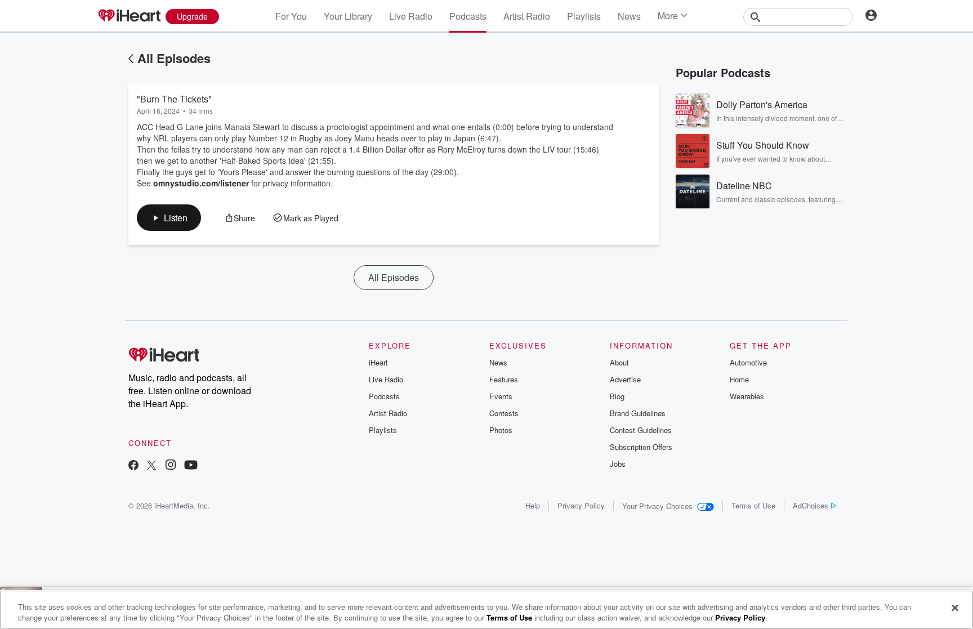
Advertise (625, 379)
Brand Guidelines (638, 413)
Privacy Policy (581, 505)
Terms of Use (753, 505)
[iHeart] (129, 16)
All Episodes (174, 58)
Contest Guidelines (641, 430)
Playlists (584, 16)
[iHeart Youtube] (191, 466)
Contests (504, 413)
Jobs (618, 463)
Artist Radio (526, 16)
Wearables (747, 396)
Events (500, 396)
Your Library (348, 16)
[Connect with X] (151, 466)
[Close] (955, 608)
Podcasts (467, 16)
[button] (169, 217)
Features (503, 379)
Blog (617, 396)
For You (291, 16)
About (619, 362)
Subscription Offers (641, 446)
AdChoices (810, 505)
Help (532, 505)
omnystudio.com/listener (201, 183)
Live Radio (410, 16)
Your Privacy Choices (657, 506)
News (629, 16)
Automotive (748, 362)
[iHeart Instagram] (171, 466)
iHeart (378, 362)
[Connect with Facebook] (133, 466)
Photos (500, 430)
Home (739, 379)
